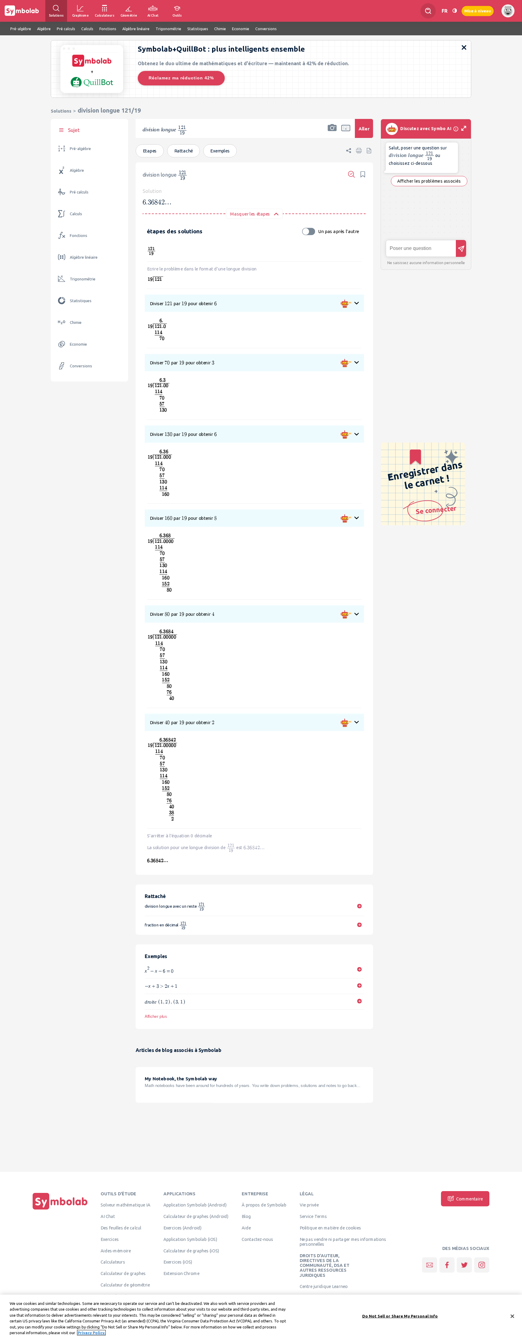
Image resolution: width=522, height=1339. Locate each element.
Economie (78, 344)
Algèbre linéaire (84, 257)
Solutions (61, 110)
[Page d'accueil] (60, 1209)
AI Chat (108, 1216)
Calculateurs (113, 1262)
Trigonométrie (82, 279)
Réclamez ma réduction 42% (181, 77)
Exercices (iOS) (177, 1262)
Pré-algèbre (80, 148)
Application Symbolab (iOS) (190, 1239)
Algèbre (77, 170)
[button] (332, 132)
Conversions (81, 366)
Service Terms (313, 1216)
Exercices (110, 1239)
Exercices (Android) (182, 1227)
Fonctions (78, 235)
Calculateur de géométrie (125, 1284)
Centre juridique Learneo (324, 1286)
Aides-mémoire (116, 1250)
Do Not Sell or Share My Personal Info (400, 1316)
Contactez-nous (257, 1239)
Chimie (76, 322)
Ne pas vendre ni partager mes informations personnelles (343, 1241)
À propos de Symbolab (264, 1205)
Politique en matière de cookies (330, 1227)
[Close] (512, 1316)
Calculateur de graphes (123, 1273)
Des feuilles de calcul (121, 1227)
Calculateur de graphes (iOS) (191, 1250)
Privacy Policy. (91, 1333)
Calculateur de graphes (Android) (196, 1216)
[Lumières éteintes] (455, 10)
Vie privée (309, 1205)
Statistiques (81, 301)
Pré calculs (79, 192)
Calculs (76, 214)
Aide (246, 1227)
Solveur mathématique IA (125, 1205)
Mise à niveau (477, 10)
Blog (246, 1216)
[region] (261, 1317)
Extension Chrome (181, 1273)
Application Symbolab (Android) (195, 1205)
